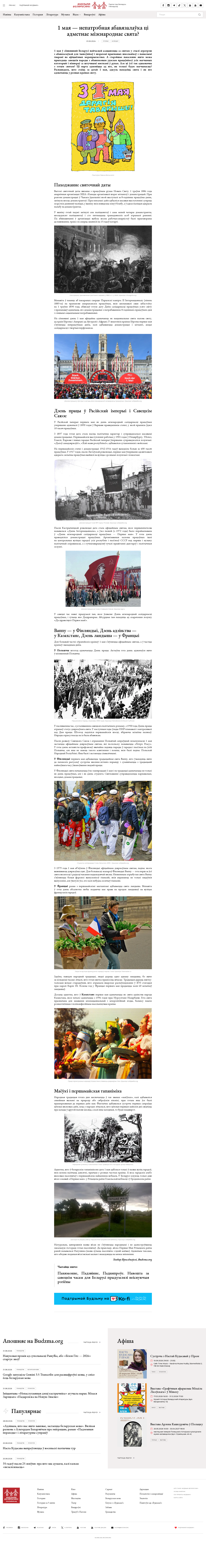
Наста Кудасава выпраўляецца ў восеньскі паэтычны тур (39, 1448)
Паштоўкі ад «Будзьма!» (151, 1502)
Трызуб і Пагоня (78, 1511)
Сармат (108, 1489)
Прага (153, 1371)
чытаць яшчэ (90, 1342)
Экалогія (144, 1498)
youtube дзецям (100, 1527)
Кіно (73, 1489)
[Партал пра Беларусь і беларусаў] (99, 5)
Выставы (162, 1407)
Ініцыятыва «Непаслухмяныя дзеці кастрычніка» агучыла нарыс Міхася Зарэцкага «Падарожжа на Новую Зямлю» (50, 1395)
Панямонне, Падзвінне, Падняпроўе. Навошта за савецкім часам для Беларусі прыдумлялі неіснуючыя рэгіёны (103, 1277)
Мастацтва (76, 1498)
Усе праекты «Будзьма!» (182, 1494)
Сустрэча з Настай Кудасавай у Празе (174, 1356)
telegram (40, 1527)
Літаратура (52, 14)
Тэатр (73, 1502)
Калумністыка (22, 14)
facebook (9, 1527)
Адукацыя (144, 1489)
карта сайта (178, 1497)
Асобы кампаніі (179, 1491)
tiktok (54, 1527)
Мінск (153, 1407)
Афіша (101, 14)
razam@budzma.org (122, 1527)
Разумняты (110, 1493)
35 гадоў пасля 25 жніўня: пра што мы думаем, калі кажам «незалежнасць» (41, 1465)
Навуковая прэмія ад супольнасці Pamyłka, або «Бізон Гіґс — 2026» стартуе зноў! (47, 1357)
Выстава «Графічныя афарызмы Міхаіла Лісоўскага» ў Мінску (176, 1390)
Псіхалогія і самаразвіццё (151, 1493)
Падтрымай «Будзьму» (28, 5)
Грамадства (20, 1350)
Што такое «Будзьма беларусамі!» (186, 1488)
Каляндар (115, 41)
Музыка (65, 14)
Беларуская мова (33, 1369)
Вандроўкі (89, 14)
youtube (83, 1527)
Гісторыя (38, 14)
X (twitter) (68, 1527)
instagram (24, 1527)
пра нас (12, 5)
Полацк (154, 1440)
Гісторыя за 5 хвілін (46, 1502)
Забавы (108, 1507)
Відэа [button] (75, 14)
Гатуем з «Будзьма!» (114, 1502)
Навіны (7, 14)
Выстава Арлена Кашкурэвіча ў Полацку (176, 1424)
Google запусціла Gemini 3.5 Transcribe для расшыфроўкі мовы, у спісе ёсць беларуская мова (49, 1376)
